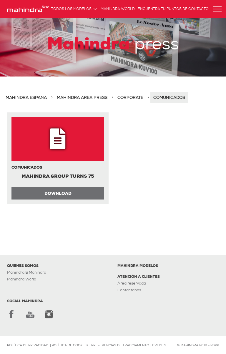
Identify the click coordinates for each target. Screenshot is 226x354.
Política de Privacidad (27, 345)
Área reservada (131, 283)
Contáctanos (129, 289)
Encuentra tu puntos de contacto (173, 9)
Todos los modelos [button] (71, 9)
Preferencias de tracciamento (120, 345)
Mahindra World (118, 9)
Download (58, 193)
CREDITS (159, 345)
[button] (217, 8)
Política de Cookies (70, 345)
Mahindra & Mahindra (26, 272)
